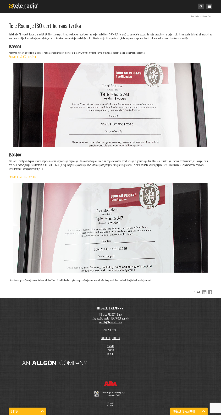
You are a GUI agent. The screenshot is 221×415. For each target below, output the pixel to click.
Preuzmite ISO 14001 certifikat (23, 177)
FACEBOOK (105, 338)
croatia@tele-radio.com (110, 322)
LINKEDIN (116, 338)
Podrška (110, 350)
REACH (110, 354)
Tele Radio (195, 16)
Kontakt (110, 346)
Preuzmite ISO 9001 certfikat (22, 57)
